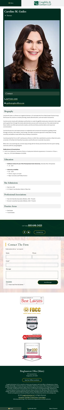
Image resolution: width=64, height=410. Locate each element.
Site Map (27, 397)
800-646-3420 (35, 225)
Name (7, 253)
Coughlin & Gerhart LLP (28, 395)
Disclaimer (9, 281)
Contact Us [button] (39, 232)
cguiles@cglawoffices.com (15, 103)
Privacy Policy (34, 397)
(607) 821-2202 (12, 99)
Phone (34, 253)
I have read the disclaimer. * (16, 284)
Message (8, 269)
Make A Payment (53, 408)
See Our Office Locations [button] (32, 380)
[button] (10, 3)
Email (8, 261)
